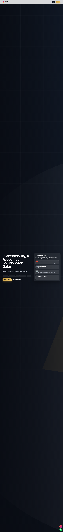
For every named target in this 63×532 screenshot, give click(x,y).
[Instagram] (60, 526)
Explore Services (17, 279)
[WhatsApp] (60, 529)
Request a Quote (7, 279)
